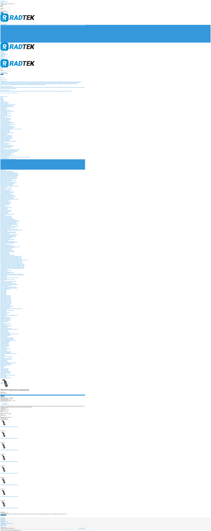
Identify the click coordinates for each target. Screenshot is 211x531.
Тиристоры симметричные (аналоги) (7, 122)
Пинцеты (2, 367)
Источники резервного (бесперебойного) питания (10, 246)
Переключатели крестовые (52, 87)
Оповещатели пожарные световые (7, 243)
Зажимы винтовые (4, 347)
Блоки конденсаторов (4, 253)
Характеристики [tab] (6, 404)
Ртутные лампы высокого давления (7, 272)
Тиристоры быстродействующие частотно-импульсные (11, 128)
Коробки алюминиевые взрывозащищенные (9, 223)
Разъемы (70, 82)
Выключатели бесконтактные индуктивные (8, 177)
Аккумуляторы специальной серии (7, 198)
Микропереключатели (36, 82)
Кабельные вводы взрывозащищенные (8, 180)
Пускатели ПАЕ (3, 292)
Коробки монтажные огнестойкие (7, 218)
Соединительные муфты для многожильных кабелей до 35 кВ (12, 265)
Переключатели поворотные (41, 87)
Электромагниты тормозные (6, 285)
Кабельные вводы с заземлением (6, 184)
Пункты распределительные (5, 225)
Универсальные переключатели (74, 87)
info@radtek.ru (3, 4)
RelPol (1, 99)
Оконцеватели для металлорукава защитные (9, 315)
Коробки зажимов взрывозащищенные (8, 219)
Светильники (18, 81)
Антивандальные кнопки (11, 88)
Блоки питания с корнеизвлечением (7, 251)
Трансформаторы (57, 81)
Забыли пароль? (3, 10)
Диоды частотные (3, 114)
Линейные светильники (5, 318)
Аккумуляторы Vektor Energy (6, 202)
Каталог (2, 34)
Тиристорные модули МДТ (5, 118)
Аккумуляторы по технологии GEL (7, 197)
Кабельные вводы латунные (5, 181)
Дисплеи (33, 84)
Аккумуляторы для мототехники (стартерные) (9, 199)
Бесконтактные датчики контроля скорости (8, 150)
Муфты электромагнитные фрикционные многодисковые (11, 273)
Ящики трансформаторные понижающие (8, 141)
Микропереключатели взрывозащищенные (8, 234)
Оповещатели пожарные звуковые (7, 241)
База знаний (2, 39)
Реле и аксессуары (8, 82)
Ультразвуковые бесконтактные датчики (8, 158)
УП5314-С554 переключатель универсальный (9, 449)
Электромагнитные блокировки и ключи (8, 281)
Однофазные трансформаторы (6, 135)
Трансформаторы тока (4, 134)
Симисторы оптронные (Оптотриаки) (7, 127)
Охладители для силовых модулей (7, 132)
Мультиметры (3, 365)
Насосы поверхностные (5, 335)
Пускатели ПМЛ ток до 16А (5, 296)
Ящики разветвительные (5, 228)
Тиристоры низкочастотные (5, 123)
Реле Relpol (2, 519)
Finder (1, 97)
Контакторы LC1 (3, 309)
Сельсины (2, 280)
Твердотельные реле (4, 103)
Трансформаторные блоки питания (7, 245)
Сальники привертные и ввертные (7, 192)
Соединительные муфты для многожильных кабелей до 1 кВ (12, 263)
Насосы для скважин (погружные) (6, 337)
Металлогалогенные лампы (5, 270)
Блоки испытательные (4, 252)
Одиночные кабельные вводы (6, 187)
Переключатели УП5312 (14, 91)
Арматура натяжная (4, 212)
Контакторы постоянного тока (6, 305)
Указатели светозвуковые (63, 82)
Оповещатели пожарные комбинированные (9, 242)
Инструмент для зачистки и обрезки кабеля (8, 329)
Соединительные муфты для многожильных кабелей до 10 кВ (12, 264)
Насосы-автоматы (3, 336)
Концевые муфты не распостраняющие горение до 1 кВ (11, 260)
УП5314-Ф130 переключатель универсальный (9, 426)
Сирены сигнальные (4, 240)
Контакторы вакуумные (5, 307)
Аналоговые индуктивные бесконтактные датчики (10, 149)
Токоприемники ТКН (4, 370)
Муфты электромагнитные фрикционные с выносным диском (12, 274)
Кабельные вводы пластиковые (6, 185)
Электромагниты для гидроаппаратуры (8, 283)
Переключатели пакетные (31, 87)
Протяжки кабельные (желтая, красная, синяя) (9, 333)
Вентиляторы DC (3, 376)
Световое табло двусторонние (6, 325)
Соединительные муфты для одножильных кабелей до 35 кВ (12, 268)
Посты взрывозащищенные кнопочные (8, 231)
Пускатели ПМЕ (3, 290)
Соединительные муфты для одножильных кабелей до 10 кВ (12, 267)
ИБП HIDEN (2, 205)
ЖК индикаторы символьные (6, 359)
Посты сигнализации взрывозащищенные (8, 287)
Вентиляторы (38, 81)
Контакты (2, 42)
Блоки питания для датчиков (6, 249)
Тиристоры (9, 81)
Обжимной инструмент (5, 331)
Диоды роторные (3, 113)
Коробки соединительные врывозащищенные (9, 220)
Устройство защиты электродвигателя (7, 104)
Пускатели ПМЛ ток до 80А (5, 300)
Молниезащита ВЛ (4, 208)
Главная (2, 35)
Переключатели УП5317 (60, 91)
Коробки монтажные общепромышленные (8, 224)
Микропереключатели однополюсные (7, 235)
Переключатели (35, 83)
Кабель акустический (4, 330)
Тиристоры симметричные (5, 121)
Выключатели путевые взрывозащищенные (8, 173)
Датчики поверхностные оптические (7, 155)
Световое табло (3, 324)
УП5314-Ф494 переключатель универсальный (9, 473)
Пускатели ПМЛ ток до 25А (5, 297)
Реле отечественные (4, 102)
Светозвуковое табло (4, 326)
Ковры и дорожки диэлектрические (7, 214)
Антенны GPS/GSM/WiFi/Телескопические (8, 353)
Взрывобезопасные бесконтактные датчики (9, 151)
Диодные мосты (3, 109)
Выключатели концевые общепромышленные (9, 174)
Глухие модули (3, 186)
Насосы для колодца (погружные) (7, 338)
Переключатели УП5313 (23, 91)
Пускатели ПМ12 (3, 289)
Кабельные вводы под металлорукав (7, 183)
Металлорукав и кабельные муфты (53, 83)
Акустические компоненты (15, 84)
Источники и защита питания (73, 81)
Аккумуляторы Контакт (4, 204)
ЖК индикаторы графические (6, 358)
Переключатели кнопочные (20, 87)
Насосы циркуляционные (5, 341)
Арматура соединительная (5, 211)
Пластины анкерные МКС (5, 190)
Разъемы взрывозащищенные (6, 146)
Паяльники (2, 366)
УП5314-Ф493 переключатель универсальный (9, 484)
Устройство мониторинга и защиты (7, 106)
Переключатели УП (68, 91)
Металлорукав (3, 311)
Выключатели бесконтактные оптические (8, 176)
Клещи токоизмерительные (5, 364)
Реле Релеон (2, 518)
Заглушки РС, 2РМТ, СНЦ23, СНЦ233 (7, 145)
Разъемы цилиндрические (5, 142)
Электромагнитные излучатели (6, 356)
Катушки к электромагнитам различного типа (9, 277)
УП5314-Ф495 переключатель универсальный (9, 461)
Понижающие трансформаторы (6, 137)
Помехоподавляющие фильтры (6, 105)
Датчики (30, 83)
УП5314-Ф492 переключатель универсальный (9, 496)
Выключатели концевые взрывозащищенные (9, 175)
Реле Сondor (2, 520)
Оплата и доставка (4, 1)
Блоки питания (17, 83)
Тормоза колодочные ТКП (5, 372)
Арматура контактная (4, 213)
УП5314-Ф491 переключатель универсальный (9, 507)
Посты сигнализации (28, 82)
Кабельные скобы (3, 314)
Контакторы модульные (5, 304)
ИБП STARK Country (4, 206)
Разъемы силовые (3, 143)
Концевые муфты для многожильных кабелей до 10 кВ (11, 258)
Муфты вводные (3, 313)
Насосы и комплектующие (65, 83)
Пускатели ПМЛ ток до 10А (5, 295)
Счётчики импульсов (4, 157)
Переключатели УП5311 (5, 91)
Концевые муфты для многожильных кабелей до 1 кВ (10, 256)
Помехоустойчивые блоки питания (7, 247)
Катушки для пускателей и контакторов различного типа (11, 308)
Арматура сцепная (4, 209)
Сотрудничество (3, 41)
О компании (2, 0)
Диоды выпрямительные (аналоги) (7, 111)
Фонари (2, 322)
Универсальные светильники (6, 317)
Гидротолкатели (3, 276)
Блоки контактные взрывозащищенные (8, 236)
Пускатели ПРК (3, 294)
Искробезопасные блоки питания (7, 250)
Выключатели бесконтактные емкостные (8, 178)
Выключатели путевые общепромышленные (9, 172)
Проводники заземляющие (5, 215)
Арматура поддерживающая (6, 210)
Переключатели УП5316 (50, 91)
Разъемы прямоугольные (5, 147)
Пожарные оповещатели (54, 82)
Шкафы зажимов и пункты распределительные (9, 226)
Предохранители (7, 84)
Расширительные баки (4, 344)
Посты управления (4, 230)
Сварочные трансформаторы (6, 138)
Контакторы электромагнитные (6, 306)
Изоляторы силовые (4, 361)
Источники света (44, 81)
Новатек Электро (3, 101)
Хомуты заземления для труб (6, 216)
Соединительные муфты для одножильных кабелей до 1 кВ (12, 266)
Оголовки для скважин (4, 342)
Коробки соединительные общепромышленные (9, 221)
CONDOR (2, 100)
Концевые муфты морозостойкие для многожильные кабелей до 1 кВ (13, 259)
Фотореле (2, 522)
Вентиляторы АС (3, 375)
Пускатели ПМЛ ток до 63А (5, 299)
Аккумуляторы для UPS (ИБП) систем (7, 195)
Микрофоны (2, 355)
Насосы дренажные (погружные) (6, 339)
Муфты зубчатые (3, 278)
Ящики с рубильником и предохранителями (9, 229)
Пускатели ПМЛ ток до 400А (5, 303)
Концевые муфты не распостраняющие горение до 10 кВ (11, 261)
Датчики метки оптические (5, 154)
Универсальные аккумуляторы (6, 194)
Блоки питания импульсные (5, 248)
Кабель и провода (64, 81)
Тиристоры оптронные (4, 125)
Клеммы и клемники (43, 83)
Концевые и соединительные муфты (28, 81)
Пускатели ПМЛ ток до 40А (5, 298)
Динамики (2, 354)
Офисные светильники (4, 320)
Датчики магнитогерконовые (6, 153)
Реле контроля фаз (4, 521)
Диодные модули (3, 108)
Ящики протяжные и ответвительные (7, 227)
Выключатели (13, 81)
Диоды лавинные (3, 112)
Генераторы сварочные (4, 140)
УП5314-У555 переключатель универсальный (9, 438)
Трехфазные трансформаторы (6, 136)
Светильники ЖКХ (3, 321)
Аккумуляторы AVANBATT (5, 200)
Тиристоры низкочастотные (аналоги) (7, 124)
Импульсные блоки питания (5, 244)
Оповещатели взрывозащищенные (7, 239)
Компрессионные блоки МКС (6, 189)
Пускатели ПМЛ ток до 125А (5, 301)
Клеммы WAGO (3, 349)
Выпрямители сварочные (5, 139)
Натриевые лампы (4, 271)
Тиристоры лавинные (4, 120)
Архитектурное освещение (5, 319)
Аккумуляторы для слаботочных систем (8, 196)
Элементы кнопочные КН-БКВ (6, 237)
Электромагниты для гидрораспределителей (9, 284)
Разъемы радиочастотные (5, 144)
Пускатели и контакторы (9, 83)
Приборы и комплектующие (26, 84)
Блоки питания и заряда (5, 254)
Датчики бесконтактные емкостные (7, 152)
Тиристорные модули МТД (5, 119)
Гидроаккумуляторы (4, 343)
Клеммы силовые (3, 350)
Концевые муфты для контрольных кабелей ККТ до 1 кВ (11, 262)
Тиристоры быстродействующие (6, 126)
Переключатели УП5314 (32, 91)
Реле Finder (2, 517)
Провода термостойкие (5, 332)
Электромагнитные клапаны (6, 282)
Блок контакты (3, 346)
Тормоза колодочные (45, 82)
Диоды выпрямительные (5, 110)
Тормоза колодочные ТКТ (5, 373)
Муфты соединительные (5, 312)
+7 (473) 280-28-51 (3, 24)
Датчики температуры (4, 156)
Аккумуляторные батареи (5, 193)
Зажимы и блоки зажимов (5, 348)
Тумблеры (4, 88)
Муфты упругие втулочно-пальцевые (7, 279)
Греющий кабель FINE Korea (5, 328)
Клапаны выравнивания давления (7, 191)
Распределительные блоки (5, 351)
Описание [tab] (5, 403)
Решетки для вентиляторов (5, 377)
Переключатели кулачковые (62, 87)
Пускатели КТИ (3, 293)
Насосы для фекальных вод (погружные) (8, 340)
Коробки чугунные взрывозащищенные (8, 222)
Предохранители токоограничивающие (8, 362)
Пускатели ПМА (3, 291)
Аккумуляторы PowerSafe (5, 201)
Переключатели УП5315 (41, 91)
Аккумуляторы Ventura (4, 203)
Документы (2, 38)
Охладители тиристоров (24, 83)
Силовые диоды (3, 81)
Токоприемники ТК (4, 369)
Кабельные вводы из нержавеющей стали (8, 182)
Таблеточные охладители (5, 131)
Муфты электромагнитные (40, 84)
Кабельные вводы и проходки (6, 179)
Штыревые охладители (5, 130)
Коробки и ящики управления (18, 82)
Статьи (1, 2)
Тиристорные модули (4, 117)
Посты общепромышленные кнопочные (8, 232)
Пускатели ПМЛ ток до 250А (5, 302)
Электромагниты (50, 81)
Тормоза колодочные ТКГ (5, 371)
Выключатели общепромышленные (7, 171)
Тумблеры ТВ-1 (3, 167)
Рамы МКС (2, 188)
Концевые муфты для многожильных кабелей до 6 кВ (10, 257)
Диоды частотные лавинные (5, 115)
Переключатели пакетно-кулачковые (7, 87)
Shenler (1, 98)
